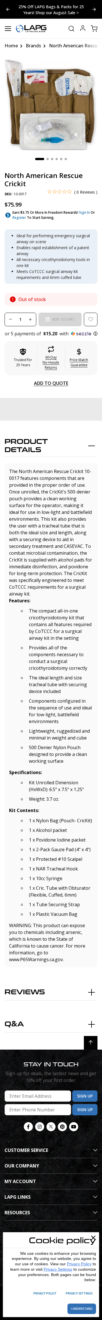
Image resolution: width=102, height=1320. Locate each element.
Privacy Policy (79, 1264)
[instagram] (39, 1126)
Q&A (14, 1024)
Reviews (25, 992)
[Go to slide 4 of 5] (94, 9)
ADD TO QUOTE (51, 383)
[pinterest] (62, 1126)
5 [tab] (61, 159)
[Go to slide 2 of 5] (8, 9)
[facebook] (28, 1126)
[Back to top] (90, 1043)
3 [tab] (52, 159)
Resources (17, 1212)
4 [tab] (57, 159)
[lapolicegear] (31, 28)
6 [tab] (66, 159)
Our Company (22, 1166)
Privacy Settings (58, 1269)
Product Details (26, 446)
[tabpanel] (51, 104)
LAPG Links (18, 1197)
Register (19, 217)
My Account (20, 1181)
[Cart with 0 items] (94, 28)
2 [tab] (47, 159)
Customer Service (26, 1150)
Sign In (84, 212)
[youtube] (73, 1126)
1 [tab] (39, 159)
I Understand (82, 1309)
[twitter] (51, 1126)
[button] (51, 333)
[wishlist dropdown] (90, 319)
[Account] (82, 29)
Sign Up (85, 1096)
